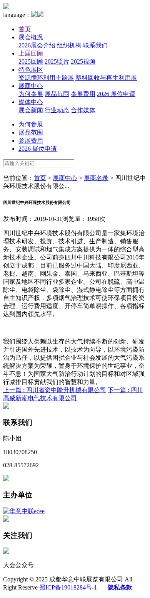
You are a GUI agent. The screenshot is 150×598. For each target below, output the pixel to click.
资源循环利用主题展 (46, 77)
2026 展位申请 (116, 94)
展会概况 (30, 37)
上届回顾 (30, 53)
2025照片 (57, 61)
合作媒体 (83, 110)
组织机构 (69, 45)
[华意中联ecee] (24, 511)
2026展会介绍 (36, 45)
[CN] (34, 15)
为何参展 (30, 94)
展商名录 (96, 178)
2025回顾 (30, 61)
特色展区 (30, 69)
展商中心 (30, 86)
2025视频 (83, 61)
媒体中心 (30, 102)
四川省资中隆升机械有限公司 (54, 390)
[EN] (40, 15)
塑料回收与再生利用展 (106, 77)
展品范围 (57, 94)
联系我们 (95, 45)
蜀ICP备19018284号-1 (68, 587)
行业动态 (57, 110)
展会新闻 (30, 110)
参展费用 (83, 94)
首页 (24, 29)
